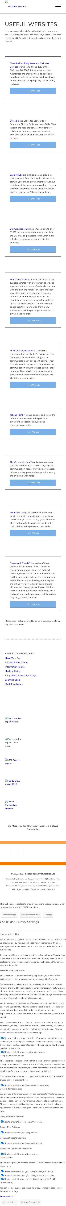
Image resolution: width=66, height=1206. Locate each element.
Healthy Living (13, 671)
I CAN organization (23, 350)
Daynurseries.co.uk (19, 228)
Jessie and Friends (20, 563)
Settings (48, 914)
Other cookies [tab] (6, 1157)
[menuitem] (56, 6)
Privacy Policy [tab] (6, 1182)
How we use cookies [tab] (9, 934)
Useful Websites (14, 684)
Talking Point (16, 414)
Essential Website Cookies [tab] (12, 970)
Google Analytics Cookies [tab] (12, 1055)
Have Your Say (13, 658)
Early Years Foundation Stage (20, 675)
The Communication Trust (23, 462)
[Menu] (56, 6)
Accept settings (9, 914)
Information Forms (15, 666)
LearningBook (17, 174)
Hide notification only (30, 914)
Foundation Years (18, 279)
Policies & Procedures (16, 662)
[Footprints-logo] (27, 6)
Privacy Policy (6, 1196)
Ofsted (13, 120)
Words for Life (17, 512)
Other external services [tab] (11, 1088)
